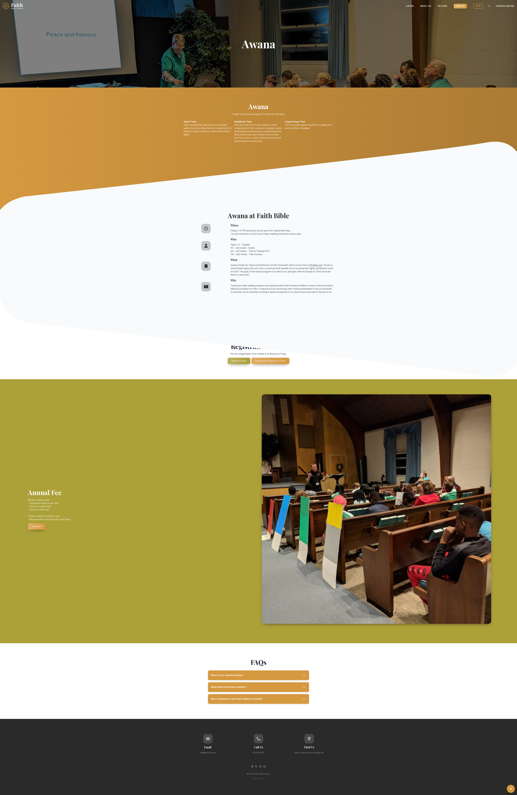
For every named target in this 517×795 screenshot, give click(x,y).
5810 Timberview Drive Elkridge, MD (309, 753)
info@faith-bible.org (208, 753)
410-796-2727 (258, 753)
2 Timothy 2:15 (315, 265)
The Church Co (258, 779)
